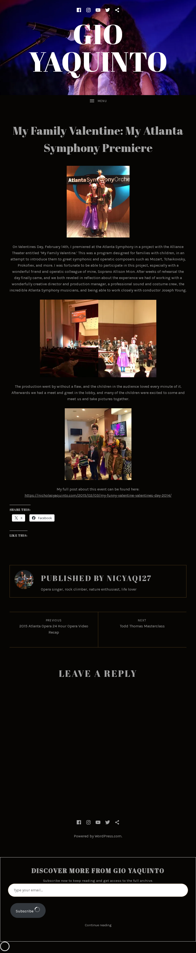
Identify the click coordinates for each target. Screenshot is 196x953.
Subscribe (25, 911)
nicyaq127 (129, 578)
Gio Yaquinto (98, 47)
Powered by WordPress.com (97, 836)
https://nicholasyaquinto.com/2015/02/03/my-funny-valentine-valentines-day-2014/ (98, 495)
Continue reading (98, 925)
